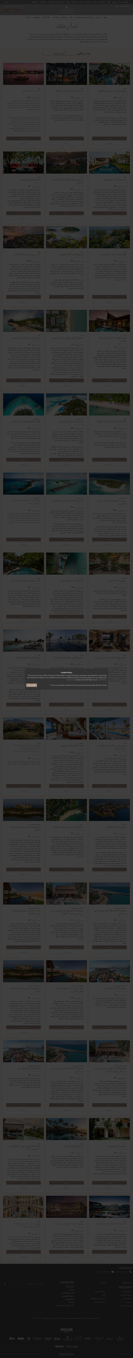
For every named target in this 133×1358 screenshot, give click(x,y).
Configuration (70, 680)
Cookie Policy (102, 680)
